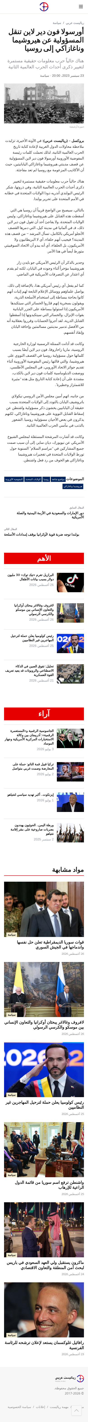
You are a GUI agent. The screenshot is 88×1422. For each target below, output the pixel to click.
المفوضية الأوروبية (14, 479)
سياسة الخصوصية (19, 1407)
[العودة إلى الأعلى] (76, 1410)
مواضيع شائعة (58, 479)
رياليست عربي (75, 23)
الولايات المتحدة (33, 479)
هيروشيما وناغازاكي (73, 486)
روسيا (46, 479)
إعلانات (40, 1407)
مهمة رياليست (59, 1407)
